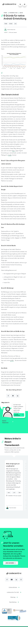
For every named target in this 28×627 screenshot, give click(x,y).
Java (15, 23)
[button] (14, 588)
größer (12, 360)
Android (10, 23)
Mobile (6, 23)
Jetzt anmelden (9, 563)
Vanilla (9, 155)
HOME (5, 12)
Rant (13, 150)
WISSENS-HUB (13, 12)
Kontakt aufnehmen (17, 415)
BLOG (21, 12)
